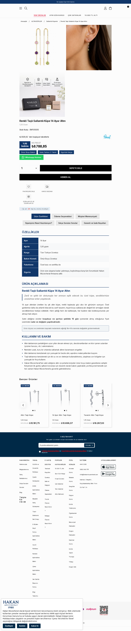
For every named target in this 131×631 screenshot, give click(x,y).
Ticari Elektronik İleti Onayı (35, 515)
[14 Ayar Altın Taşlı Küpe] (65, 397)
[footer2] (108, 466)
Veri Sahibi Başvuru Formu (35, 583)
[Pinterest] (21, 502)
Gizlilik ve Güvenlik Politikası (35, 468)
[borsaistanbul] (104, 610)
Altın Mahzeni (59, 494)
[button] (32, 410)
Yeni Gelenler (59, 489)
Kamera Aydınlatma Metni (36, 557)
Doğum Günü (71, 497)
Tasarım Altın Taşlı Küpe (93, 415)
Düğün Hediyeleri (72, 533)
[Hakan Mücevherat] (65, 8)
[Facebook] (19, 502)
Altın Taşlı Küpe (27, 415)
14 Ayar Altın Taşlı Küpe (61, 415)
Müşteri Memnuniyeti (87, 216)
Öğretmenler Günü (73, 515)
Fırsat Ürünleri (59, 479)
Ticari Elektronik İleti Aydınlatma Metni (74, 451)
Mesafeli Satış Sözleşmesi (35, 502)
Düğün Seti (72, 567)
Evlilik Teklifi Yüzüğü (71, 552)
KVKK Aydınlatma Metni (36, 489)
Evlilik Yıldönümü (72, 506)
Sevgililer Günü (72, 488)
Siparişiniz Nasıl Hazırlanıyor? (38, 223)
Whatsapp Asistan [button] (33, 157)
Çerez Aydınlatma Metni (36, 570)
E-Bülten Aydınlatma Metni (50, 451)
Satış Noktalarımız (23, 476)
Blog (20, 492)
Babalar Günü (71, 479)
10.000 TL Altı (91, 15)
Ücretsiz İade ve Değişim (47, 481)
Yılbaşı (71, 562)
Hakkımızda (23, 464)
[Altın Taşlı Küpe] (33, 397)
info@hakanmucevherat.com (89, 474)
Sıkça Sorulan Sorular (68, 223)
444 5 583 (83, 464)
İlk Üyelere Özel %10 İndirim (65, 2)
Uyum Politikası (35, 546)
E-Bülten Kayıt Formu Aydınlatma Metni (36, 532)
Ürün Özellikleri (41, 216)
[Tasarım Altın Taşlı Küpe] (97, 397)
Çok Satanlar (74, 15)
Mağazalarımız (24, 469)
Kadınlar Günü (71, 542)
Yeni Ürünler (40, 15)
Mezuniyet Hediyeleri (72, 524)
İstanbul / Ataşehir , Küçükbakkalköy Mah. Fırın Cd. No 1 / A (88, 483)
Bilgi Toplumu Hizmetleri (35, 595)
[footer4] (108, 473)
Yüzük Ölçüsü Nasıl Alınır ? (48, 504)
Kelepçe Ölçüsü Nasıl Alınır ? (48, 521)
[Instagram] (23, 502)
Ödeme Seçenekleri (63, 216)
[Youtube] (25, 502)
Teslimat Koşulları (47, 470)
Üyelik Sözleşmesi (35, 479)
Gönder (88, 445)
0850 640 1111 (84, 469)
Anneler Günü (71, 470)
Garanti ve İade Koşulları (95, 223)
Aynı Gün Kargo (57, 15)
